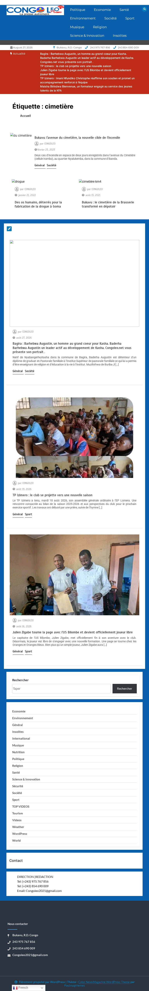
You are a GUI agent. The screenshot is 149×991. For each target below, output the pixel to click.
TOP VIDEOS (20, 806)
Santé (124, 10)
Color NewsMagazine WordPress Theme (104, 982)
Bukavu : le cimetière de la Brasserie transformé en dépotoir (108, 204)
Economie (102, 10)
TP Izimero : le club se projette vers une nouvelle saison (75, 66)
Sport (129, 18)
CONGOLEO (49, 143)
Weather (18, 827)
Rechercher (20, 680)
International (21, 738)
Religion (100, 27)
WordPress (19, 833)
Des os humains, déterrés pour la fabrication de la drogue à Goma (38, 204)
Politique (77, 10)
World (16, 840)
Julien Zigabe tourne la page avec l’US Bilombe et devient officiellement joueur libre (73, 632)
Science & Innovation (87, 35)
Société (110, 18)
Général (40, 165)
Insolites (119, 35)
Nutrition (18, 752)
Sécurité (17, 786)
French (23, 987)
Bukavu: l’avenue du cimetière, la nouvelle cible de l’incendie (77, 138)
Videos (17, 820)
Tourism (17, 813)
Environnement (83, 18)
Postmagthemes (74, 985)
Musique (77, 27)
